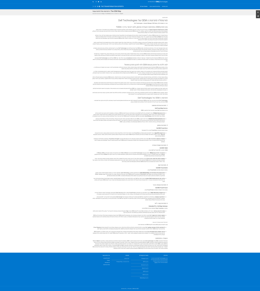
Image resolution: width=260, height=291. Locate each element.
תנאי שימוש (126, 258)
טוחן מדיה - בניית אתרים (126, 288)
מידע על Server (145, 268)
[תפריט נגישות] (258, 12)
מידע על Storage (144, 258)
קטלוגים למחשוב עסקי (155, 6)
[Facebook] (96, 1)
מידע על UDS (145, 271)
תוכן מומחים (165, 6)
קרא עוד (155, 262)
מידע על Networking (144, 278)
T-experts (121, 13)
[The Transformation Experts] (108, 6)
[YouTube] (98, 1)
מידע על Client (145, 274)
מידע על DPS (145, 261)
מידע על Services (144, 265)
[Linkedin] (101, 1)
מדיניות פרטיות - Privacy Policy (123, 261)
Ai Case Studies (144, 6)
